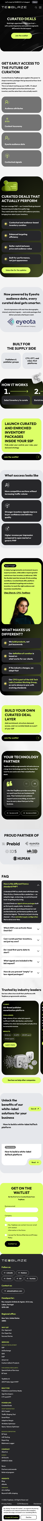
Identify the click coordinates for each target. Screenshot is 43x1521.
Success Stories (7, 1336)
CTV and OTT (6, 1397)
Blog (3, 1481)
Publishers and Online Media (12, 1391)
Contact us (12, 1244)
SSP (3, 1347)
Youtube (32, 1278)
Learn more (10, 1045)
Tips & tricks (10, 1147)
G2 (20, 1278)
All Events (5, 1458)
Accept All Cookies (11, 1517)
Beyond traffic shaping (10, 1493)
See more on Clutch (31, 813)
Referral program (8, 1472)
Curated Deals (7, 1405)
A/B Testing (6, 1437)
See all (33, 1109)
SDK (3, 1354)
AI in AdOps (6, 1490)
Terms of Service (23, 1235)
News (4, 1466)
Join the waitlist (21, 36)
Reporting (5, 1440)
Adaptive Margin (7, 1420)
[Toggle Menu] (40, 7)
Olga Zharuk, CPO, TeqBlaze (17, 592)
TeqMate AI (6, 1379)
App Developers (7, 1394)
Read (34, 1162)
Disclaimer (37, 1504)
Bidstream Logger (8, 1443)
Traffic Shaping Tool (9, 1414)
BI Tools (4, 1373)
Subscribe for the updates (16, 270)
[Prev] (26, 784)
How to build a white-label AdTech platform (18, 1153)
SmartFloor (6, 1417)
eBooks (4, 1484)
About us (5, 1452)
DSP (3, 1357)
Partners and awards (9, 1469)
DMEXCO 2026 (7, 1461)
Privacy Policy (7, 1504)
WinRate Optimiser (9, 1424)
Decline (28, 1517)
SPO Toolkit (6, 1411)
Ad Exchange (6, 1351)
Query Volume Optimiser (10, 1427)
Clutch (8, 1278)
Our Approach (7, 1330)
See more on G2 (14, 813)
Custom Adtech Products (10, 1363)
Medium (24, 1273)
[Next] (34, 784)
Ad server (5, 1360)
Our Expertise (7, 1333)
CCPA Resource (22, 1504)
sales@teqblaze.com (14, 1291)
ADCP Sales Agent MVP (10, 1382)
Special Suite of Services (10, 1370)
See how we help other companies (21, 1080)
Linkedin (9, 1273)
